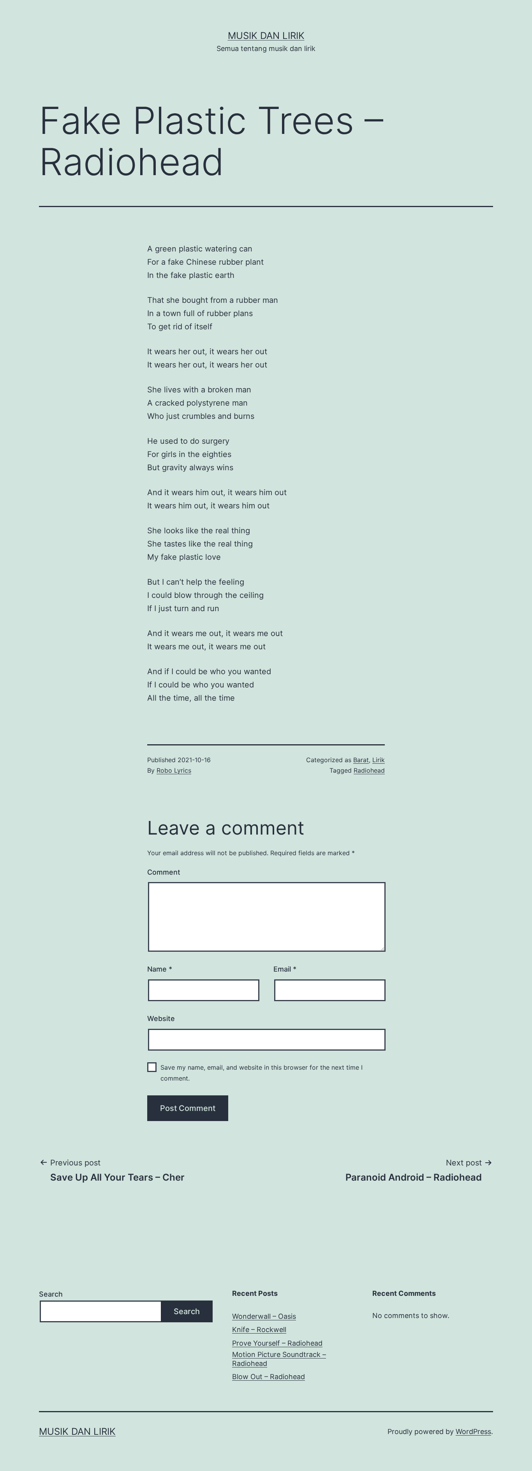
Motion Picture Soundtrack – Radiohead (279, 1358)
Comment (163, 872)
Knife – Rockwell (259, 1329)
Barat (361, 760)
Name (159, 969)
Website (161, 1018)
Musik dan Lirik (266, 35)
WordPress (473, 1431)
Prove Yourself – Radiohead (277, 1343)
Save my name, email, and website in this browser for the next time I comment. (261, 1072)
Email (284, 969)
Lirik (378, 760)
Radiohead (369, 770)
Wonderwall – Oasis (264, 1316)
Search (51, 1294)
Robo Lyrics (174, 770)
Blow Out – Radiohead (268, 1377)
